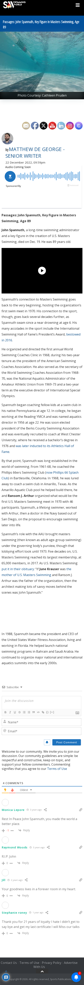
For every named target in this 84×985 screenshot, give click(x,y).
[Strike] (19, 712)
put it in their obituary (18, 569)
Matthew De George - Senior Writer (35, 152)
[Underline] (14, 712)
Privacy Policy (51, 963)
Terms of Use (57, 769)
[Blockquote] (33, 712)
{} (47, 712)
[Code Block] (38, 712)
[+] (52, 712)
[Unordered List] (28, 712)
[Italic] (10, 712)
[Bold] (5, 712)
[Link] (42, 712)
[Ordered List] (24, 712)
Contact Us (9, 963)
